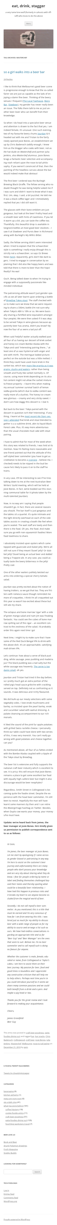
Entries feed (9, 1194)
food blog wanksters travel (17, 1124)
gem (26, 1047)
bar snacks (40, 1036)
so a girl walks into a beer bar (24, 72)
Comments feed (11, 1197)
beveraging (9, 1091)
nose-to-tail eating (41, 1043)
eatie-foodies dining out (16, 1120)
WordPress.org (10, 1201)
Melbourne (27, 1043)
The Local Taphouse (33, 101)
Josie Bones (40, 1040)
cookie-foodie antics (14, 1113)
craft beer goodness (35, 1032)
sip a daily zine (10, 1102)
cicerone (32, 459)
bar (32, 1036)
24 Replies (8, 79)
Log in (6, 1190)
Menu (28, 23)
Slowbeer (13, 104)
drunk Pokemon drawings (15, 1145)
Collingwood (19, 1040)
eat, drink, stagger (28, 6)
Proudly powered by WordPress (17, 1219)
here (12, 256)
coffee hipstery (12, 1109)
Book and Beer (10, 1142)
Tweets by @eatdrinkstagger (16, 1073)
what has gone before (13, 1105)
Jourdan (42, 133)
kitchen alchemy (11, 1095)
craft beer (30, 1040)
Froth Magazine (11, 1149)
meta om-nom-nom (13, 1098)
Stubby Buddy (10, 1153)
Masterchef (16, 1043)
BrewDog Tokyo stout (17, 300)
